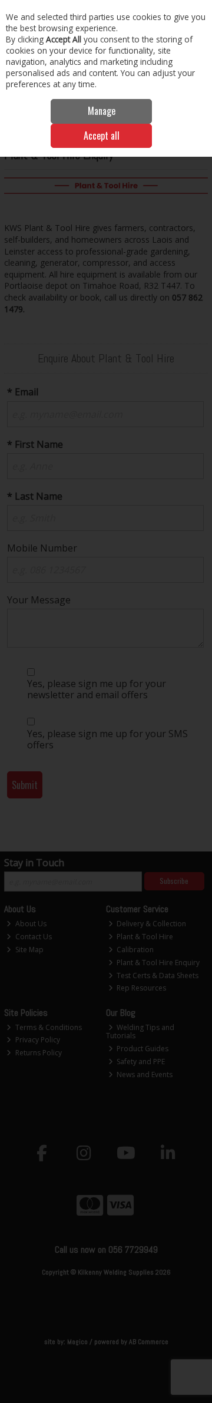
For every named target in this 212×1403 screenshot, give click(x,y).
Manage (101, 111)
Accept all (102, 135)
